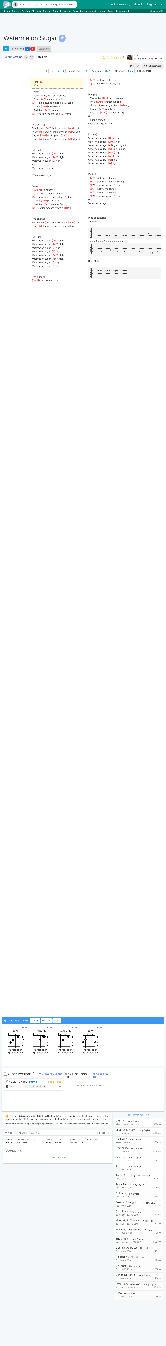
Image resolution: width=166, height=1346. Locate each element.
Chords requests (89, 11)
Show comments (58, 1157)
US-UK (58, 1142)
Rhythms (36, 11)
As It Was (121, 1138)
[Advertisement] (105, 22)
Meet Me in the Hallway (129, 1220)
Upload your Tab (101, 1075)
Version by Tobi (22, 1081)
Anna (119, 1293)
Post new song (122, 4)
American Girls (125, 1256)
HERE (23, 1119)
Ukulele (46, 1020)
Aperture (121, 1166)
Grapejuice (122, 1148)
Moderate (156, 11)
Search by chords (62, 11)
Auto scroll (97, 71)
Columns (119, 71)
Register (152, 4)
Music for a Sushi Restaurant (130, 1229)
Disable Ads (121, 11)
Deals (111, 11)
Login (140, 4)
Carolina (121, 1211)
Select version (13, 57)
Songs (6, 11)
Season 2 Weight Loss (129, 1202)
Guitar (35, 1020)
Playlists (26, 11)
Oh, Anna (121, 1265)
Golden (120, 1193)
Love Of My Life (125, 1129)
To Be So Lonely (126, 1175)
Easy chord (145, 70)
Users (102, 11)
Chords (16, 11)
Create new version (51, 1073)
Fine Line (121, 1157)
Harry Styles (17, 48)
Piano (57, 1020)
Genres (47, 11)
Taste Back (122, 1184)
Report (136, 66)
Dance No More (125, 1274)
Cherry (120, 1120)
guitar (24, 1028)
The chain (122, 1238)
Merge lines (75, 71)
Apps (75, 11)
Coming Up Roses (127, 1247)
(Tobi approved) (92, 1139)
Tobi (44, 57)
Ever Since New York (128, 1283)
